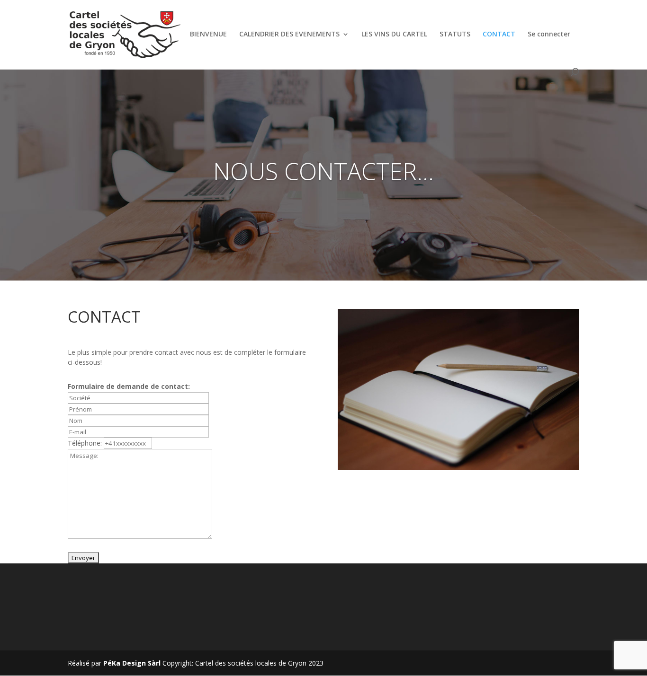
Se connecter (549, 34)
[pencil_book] (458, 467)
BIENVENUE (208, 34)
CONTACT (499, 34)
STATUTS (455, 34)
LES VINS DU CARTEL (394, 34)
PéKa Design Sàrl (132, 662)
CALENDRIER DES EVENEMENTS (289, 34)
